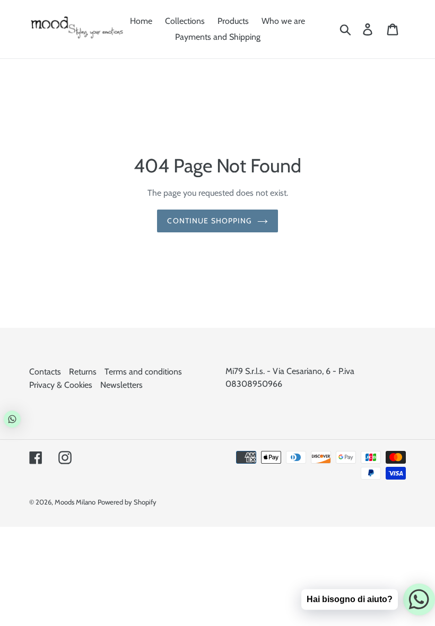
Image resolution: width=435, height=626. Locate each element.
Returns (83, 372)
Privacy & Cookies (60, 385)
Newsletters (121, 385)
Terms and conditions (143, 372)
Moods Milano (75, 502)
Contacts (45, 372)
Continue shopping (209, 220)
